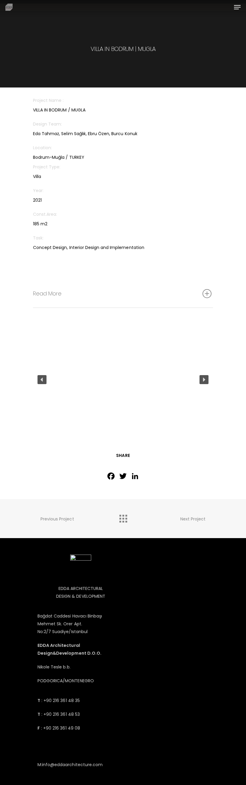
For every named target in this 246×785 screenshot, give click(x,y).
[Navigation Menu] (237, 7)
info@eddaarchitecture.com (72, 765)
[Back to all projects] (123, 517)
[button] (42, 379)
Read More (47, 293)
